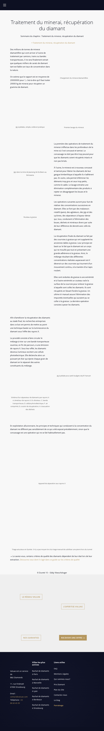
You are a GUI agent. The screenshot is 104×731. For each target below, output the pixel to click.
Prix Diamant (59, 684)
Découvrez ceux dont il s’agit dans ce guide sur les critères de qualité (50, 559)
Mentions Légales (61, 674)
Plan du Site (59, 690)
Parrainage (58, 705)
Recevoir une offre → (73, 637)
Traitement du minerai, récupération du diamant (54, 42)
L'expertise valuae (73, 606)
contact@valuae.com (19, 697)
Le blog (57, 700)
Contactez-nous (60, 695)
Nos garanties (31, 637)
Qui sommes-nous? (62, 679)
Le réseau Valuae (31, 597)
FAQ (55, 668)
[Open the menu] (4, 5)
